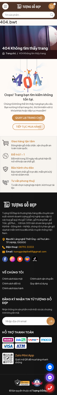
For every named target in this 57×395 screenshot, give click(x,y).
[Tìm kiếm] (51, 14)
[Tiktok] (35, 259)
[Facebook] (5, 259)
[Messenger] (50, 377)
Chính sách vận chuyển (41, 278)
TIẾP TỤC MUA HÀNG (28, 126)
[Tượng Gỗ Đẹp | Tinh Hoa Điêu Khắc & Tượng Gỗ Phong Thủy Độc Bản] (28, 6)
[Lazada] (27, 259)
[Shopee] (20, 259)
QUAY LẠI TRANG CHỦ (28, 117)
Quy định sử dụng (39, 283)
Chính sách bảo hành (12, 288)
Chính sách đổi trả (11, 283)
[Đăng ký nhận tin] (51, 321)
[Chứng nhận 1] (22, 383)
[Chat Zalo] (50, 367)
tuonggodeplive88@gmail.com (30, 251)
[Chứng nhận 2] (37, 383)
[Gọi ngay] (50, 388)
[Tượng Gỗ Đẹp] (19, 204)
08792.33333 (26, 246)
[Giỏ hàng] (51, 6)
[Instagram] (12, 259)
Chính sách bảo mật (12, 278)
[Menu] (5, 6)
